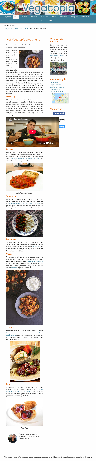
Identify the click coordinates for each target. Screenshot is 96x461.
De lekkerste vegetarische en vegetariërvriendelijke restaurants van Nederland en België (57, 86)
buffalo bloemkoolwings (35, 261)
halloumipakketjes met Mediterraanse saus (24, 159)
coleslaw (14, 268)
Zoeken (6, 25)
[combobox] (18, 25)
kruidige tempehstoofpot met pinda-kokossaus (24, 203)
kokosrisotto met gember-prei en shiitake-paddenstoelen (24, 334)
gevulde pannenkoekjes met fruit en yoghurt (24, 390)
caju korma (36, 246)
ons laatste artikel (57, 56)
